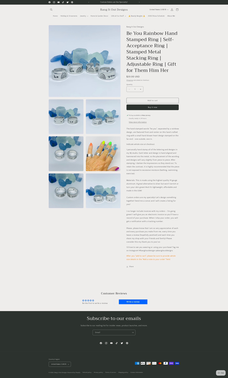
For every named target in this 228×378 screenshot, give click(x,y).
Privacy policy (98, 372)
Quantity (129, 84)
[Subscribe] (132, 332)
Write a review (133, 302)
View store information (138, 122)
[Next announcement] (139, 2)
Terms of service (110, 372)
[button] (51, 9)
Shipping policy (123, 372)
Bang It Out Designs (60, 372)
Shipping (129, 80)
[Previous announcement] (88, 2)
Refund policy (87, 372)
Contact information (137, 372)
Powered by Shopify (73, 372)
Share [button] (131, 267)
